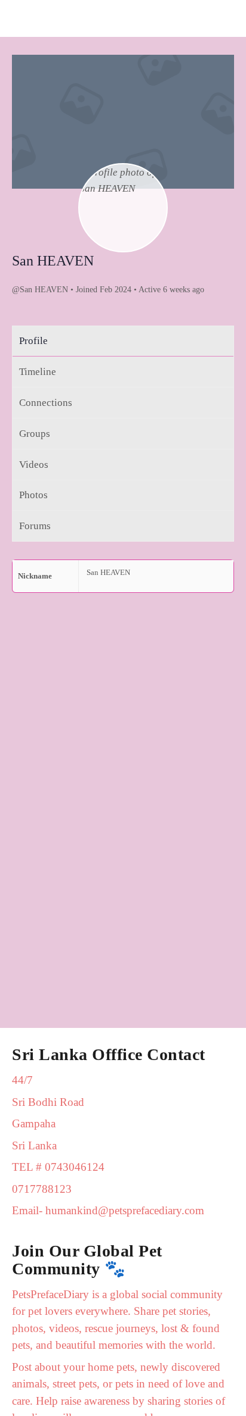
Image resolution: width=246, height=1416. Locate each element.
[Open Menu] (19, 18)
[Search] (224, 18)
